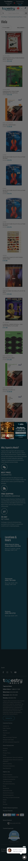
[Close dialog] (26, 422)
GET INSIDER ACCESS (21, 435)
